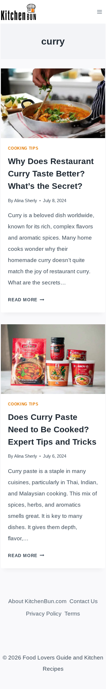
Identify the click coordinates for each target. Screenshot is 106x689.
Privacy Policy (44, 614)
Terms (72, 614)
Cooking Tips (23, 148)
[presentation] (53, 103)
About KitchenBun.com (37, 601)
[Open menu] (99, 11)
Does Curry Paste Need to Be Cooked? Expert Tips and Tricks (52, 429)
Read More (26, 299)
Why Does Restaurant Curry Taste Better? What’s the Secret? (51, 174)
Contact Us (83, 601)
